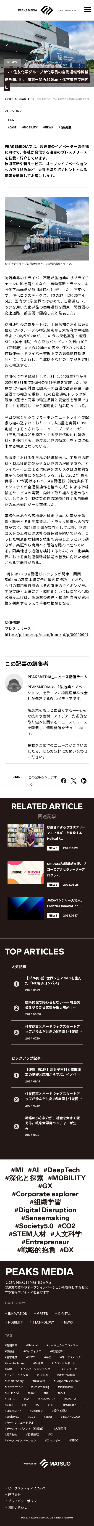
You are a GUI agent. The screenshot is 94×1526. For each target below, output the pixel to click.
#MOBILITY (67, 1178)
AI (38, 1404)
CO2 (32, 1393)
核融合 (10, 1351)
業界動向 (11, 1434)
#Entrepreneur (45, 1242)
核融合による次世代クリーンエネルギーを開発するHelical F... (66, 833)
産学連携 (11, 1357)
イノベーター (71, 1369)
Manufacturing (15, 1363)
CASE (12, 127)
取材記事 (57, 1351)
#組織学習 (45, 1202)
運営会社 (14, 1494)
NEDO (74, 1440)
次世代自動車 (67, 1375)
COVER (9, 99)
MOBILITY (30, 127)
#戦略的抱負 (36, 1250)
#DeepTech (61, 1170)
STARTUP (72, 1399)
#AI (33, 1170)
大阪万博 (60, 1428)
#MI (17, 1170)
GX (27, 1399)
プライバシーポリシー (24, 1501)
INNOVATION (17, 1313)
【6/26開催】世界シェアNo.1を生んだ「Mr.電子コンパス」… (53, 981)
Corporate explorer (67, 1381)
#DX (67, 1250)
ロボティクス (33, 1351)
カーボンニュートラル (20, 1422)
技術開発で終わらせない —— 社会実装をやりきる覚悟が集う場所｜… (52, 1005)
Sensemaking (41, 1387)
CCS (32, 1416)
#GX (45, 1186)
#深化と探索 (24, 1178)
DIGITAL (64, 1313)
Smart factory (15, 1381)
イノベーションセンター (38, 1369)
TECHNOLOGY (43, 1322)
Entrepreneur (14, 1387)
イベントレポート (65, 1363)
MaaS (9, 1404)
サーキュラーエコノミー (63, 1345)
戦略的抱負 (66, 1387)
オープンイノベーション (21, 1440)
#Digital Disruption (45, 1210)
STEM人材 (12, 1393)
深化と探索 (61, 1410)
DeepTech (37, 1410)
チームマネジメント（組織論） (25, 1428)
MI (25, 1404)
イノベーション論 (17, 1375)
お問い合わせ (17, 1507)
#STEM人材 (27, 1234)
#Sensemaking (45, 1218)
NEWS (22, 99)
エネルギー (53, 1440)
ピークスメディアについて (27, 1488)
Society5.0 (12, 1416)
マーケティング (71, 1357)
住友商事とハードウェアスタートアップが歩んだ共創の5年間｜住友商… (53, 1029)
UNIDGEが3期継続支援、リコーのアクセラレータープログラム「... (66, 869)
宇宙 (48, 1357)
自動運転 (65, 127)
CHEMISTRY (13, 1410)
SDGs (49, 1416)
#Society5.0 (34, 1226)
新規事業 (11, 1345)
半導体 (39, 1363)
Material (33, 1345)
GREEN (42, 1313)
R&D (9, 1369)
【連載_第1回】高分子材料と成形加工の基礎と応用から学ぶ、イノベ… (53, 1072)
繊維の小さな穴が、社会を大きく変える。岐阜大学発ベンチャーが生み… (52, 1122)
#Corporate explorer (45, 1194)
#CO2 (67, 1226)
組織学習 (39, 1381)
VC (51, 1434)
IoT (52, 1404)
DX (47, 1393)
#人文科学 (66, 1234)
